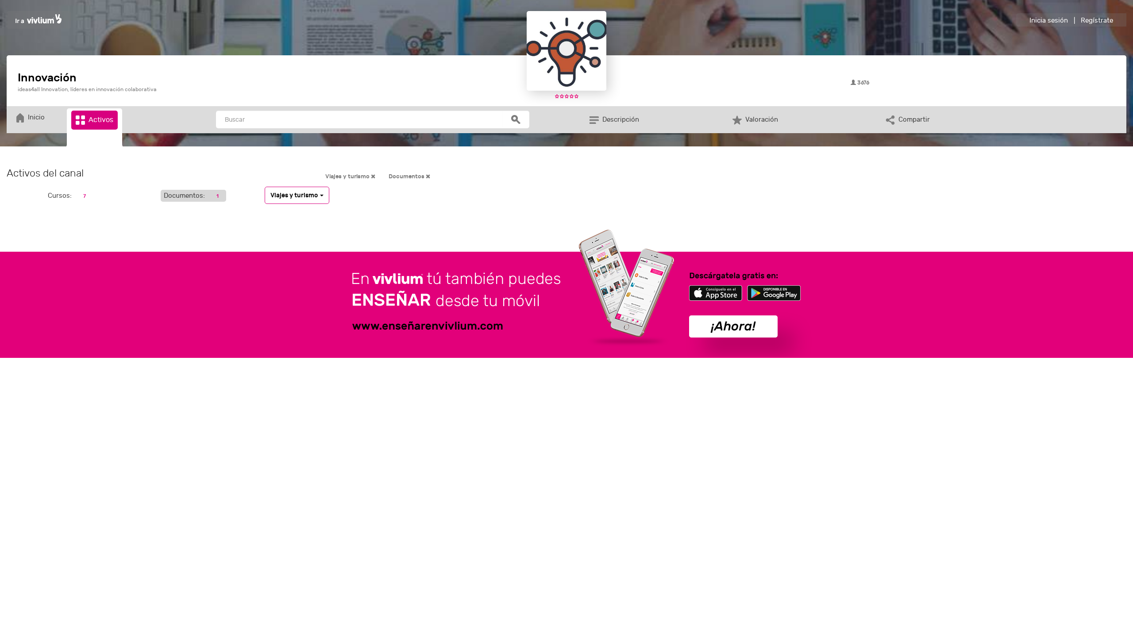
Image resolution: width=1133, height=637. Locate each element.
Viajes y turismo (348, 176)
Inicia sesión (1048, 20)
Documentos (407, 176)
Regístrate (1097, 20)
